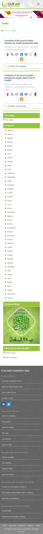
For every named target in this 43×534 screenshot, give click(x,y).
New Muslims (6, 463)
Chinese (10, 146)
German (10, 161)
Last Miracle (6, 439)
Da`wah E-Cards (7, 398)
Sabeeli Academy (8, 457)
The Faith (5, 433)
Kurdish (10, 196)
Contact (38, 525)
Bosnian (10, 142)
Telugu (9, 274)
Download (22, 525)
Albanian (10, 130)
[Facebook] (4, 404)
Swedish (10, 259)
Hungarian (11, 173)
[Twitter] (9, 404)
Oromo (9, 220)
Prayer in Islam (7, 468)
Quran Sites (12, 525)
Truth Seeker (6, 422)
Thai (8, 278)
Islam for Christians (9, 416)
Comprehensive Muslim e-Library (13, 516)
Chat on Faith (7, 445)
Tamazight (11, 266)
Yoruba (9, 298)
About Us (30, 525)
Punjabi (10, 231)
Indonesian (11, 177)
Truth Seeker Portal (9, 392)
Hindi (9, 169)
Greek (9, 165)
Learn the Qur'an (8, 474)
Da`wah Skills (6, 511)
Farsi (9, 154)
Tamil (9, 270)
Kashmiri (10, 189)
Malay (9, 208)
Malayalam (11, 212)
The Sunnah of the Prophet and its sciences (17, 492)
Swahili (9, 255)
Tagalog (10, 263)
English (9, 150)
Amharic (10, 134)
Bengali (10, 138)
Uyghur (9, 290)
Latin (9, 204)
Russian (10, 239)
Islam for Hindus (8, 427)
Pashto (9, 224)
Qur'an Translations (24, 529)
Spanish (10, 251)
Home (4, 525)
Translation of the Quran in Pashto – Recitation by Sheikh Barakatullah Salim (21, 41)
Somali (9, 247)
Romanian (10, 235)
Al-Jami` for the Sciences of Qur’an (14, 487)
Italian (9, 181)
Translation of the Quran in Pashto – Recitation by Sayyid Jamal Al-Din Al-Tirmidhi (19, 78)
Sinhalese (10, 243)
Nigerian (10, 216)
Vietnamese (11, 294)
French (9, 157)
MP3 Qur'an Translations (11, 498)
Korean (10, 193)
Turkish (9, 282)
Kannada (10, 185)
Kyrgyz (9, 200)
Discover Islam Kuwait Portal (12, 386)
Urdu (9, 286)
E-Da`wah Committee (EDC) (12, 381)
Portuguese (11, 228)
